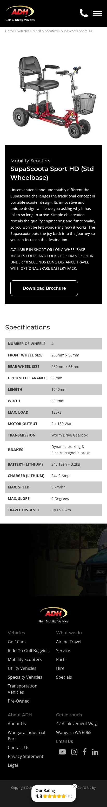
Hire (60, 668)
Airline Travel (68, 642)
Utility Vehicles (22, 668)
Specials (64, 677)
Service (63, 650)
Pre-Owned (19, 701)
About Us (17, 723)
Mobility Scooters (25, 659)
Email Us (64, 741)
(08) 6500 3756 (37, 579)
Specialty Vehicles (25, 677)
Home (9, 31)
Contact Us (18, 747)
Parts (61, 659)
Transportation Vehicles (22, 689)
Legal (13, 765)
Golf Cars (17, 642)
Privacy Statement (25, 756)
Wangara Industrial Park (26, 736)
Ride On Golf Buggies (28, 650)
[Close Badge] (74, 786)
